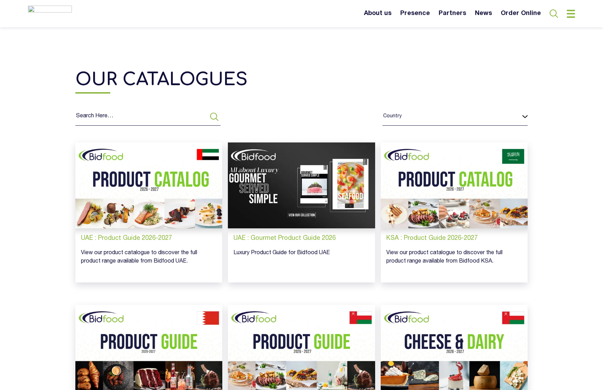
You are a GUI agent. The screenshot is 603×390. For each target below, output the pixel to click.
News (483, 13)
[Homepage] (50, 14)
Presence (415, 13)
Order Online (521, 13)
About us (378, 13)
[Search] (214, 117)
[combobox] (383, 116)
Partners (452, 13)
